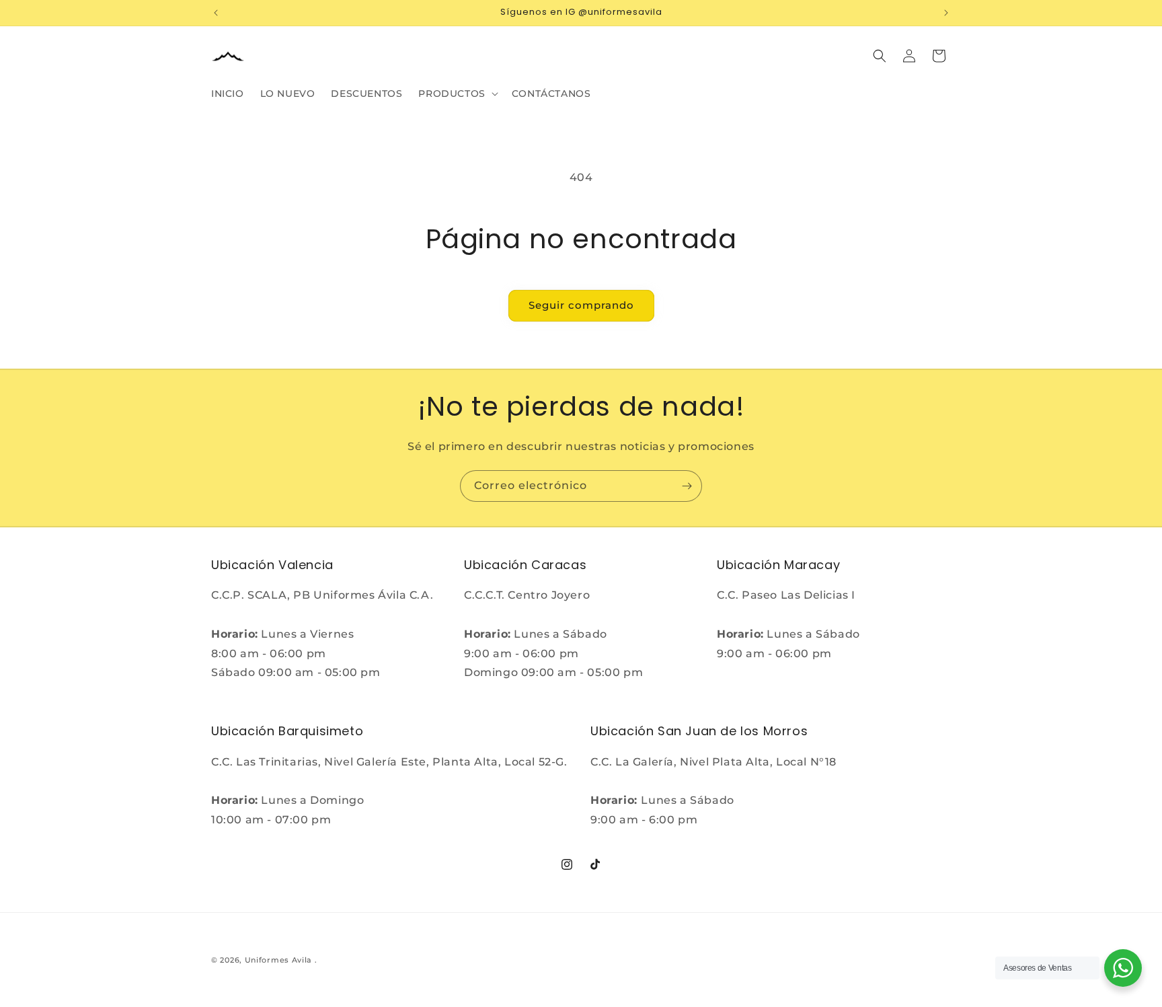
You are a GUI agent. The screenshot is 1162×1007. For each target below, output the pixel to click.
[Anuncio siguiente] (946, 13)
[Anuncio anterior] (216, 13)
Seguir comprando (581, 305)
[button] (456, 93)
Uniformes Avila (279, 960)
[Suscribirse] (686, 486)
